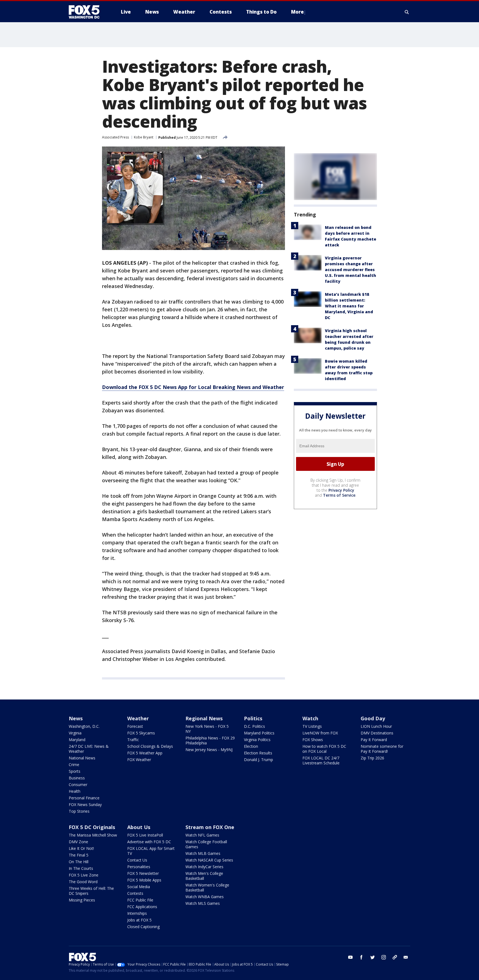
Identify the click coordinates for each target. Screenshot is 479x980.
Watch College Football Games (206, 844)
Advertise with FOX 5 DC (149, 841)
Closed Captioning (143, 926)
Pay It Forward (374, 739)
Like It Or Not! (81, 848)
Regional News (204, 718)
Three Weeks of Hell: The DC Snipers (91, 891)
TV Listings (312, 726)
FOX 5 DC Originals (92, 827)
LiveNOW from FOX (320, 733)
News (76, 718)
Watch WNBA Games (204, 896)
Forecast (135, 726)
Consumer (78, 784)
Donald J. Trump (258, 759)
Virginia (75, 733)
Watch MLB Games (202, 853)
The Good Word (83, 881)
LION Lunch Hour (376, 726)
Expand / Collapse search (407, 12)
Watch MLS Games (202, 903)
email (405, 957)
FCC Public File (140, 900)
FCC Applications (142, 906)
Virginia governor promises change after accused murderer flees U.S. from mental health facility (350, 269)
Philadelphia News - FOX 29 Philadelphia (210, 740)
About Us (138, 827)
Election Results (258, 753)
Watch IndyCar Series (204, 866)
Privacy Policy (341, 490)
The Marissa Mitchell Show (93, 835)
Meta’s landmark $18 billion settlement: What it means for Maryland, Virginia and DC (349, 306)
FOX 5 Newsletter (143, 873)
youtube (350, 957)
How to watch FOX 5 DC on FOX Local (324, 749)
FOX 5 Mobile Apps (144, 880)
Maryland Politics (259, 733)
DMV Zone (78, 841)
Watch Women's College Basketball (207, 887)
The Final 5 (78, 855)
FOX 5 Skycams (141, 733)
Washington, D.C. (84, 726)
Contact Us (137, 860)
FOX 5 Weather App (144, 753)
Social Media (138, 886)
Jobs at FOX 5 (139, 920)
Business (77, 778)
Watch (310, 718)
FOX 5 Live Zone (83, 875)
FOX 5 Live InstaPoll (145, 835)
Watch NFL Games (202, 835)
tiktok (394, 957)
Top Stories (79, 811)
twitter (372, 957)
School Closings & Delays (150, 746)
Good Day (373, 718)
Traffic (133, 739)
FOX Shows (312, 739)
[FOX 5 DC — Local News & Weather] (87, 12)
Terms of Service (339, 495)
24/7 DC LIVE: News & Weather (89, 749)
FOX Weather (139, 759)
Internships (137, 913)
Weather (138, 718)
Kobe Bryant (143, 137)
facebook (361, 957)
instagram (383, 957)
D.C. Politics (254, 726)
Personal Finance (84, 797)
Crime (74, 764)
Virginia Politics (257, 739)
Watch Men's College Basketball (204, 876)
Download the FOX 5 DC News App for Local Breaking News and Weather (193, 387)
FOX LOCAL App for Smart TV (151, 851)
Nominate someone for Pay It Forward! (382, 749)
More (297, 12)
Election (251, 746)
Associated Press (115, 137)
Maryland (77, 739)
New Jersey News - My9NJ (209, 749)
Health (74, 791)
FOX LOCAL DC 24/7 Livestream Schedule (321, 760)
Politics (253, 718)
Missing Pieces (82, 900)
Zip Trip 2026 (372, 758)
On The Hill (78, 861)
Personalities (138, 866)
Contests (135, 893)
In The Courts (81, 868)
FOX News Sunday (85, 804)
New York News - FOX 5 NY (207, 729)
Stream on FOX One (209, 827)
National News (82, 758)
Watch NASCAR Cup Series (209, 860)
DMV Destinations (377, 733)
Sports (74, 771)
